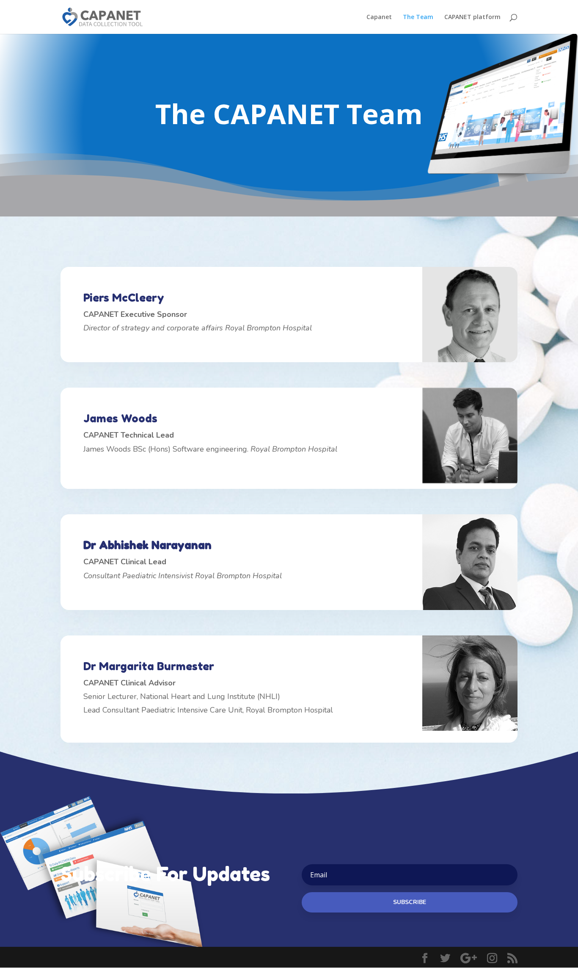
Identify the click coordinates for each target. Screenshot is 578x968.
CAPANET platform (472, 17)
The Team (418, 17)
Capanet (379, 17)
